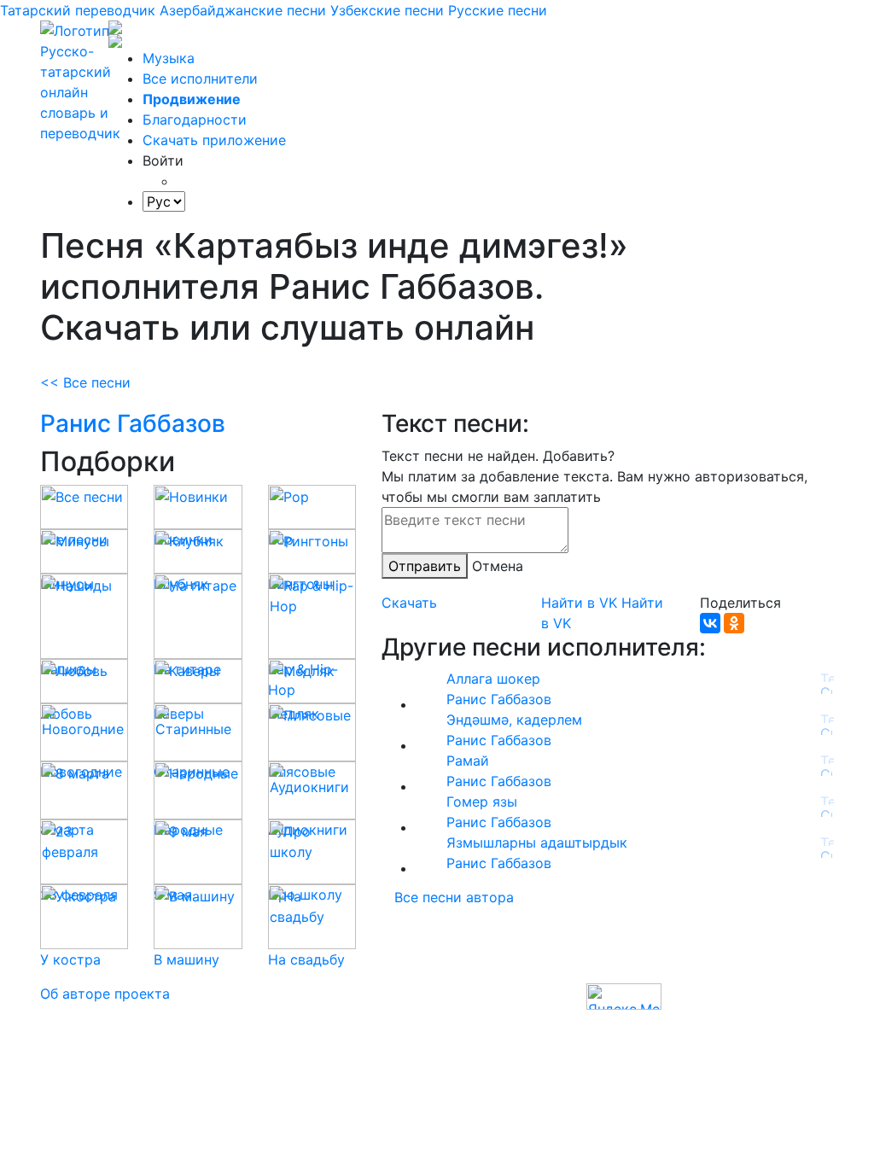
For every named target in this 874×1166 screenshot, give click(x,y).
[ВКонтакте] (710, 623)
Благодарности (195, 119)
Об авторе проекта (105, 993)
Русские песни (497, 10)
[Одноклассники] (734, 623)
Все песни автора (454, 897)
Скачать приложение (214, 140)
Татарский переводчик (77, 10)
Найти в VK (579, 602)
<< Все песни (85, 382)
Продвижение (192, 99)
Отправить (424, 565)
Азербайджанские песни (243, 10)
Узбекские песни (387, 10)
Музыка (169, 58)
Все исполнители (200, 78)
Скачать (409, 602)
